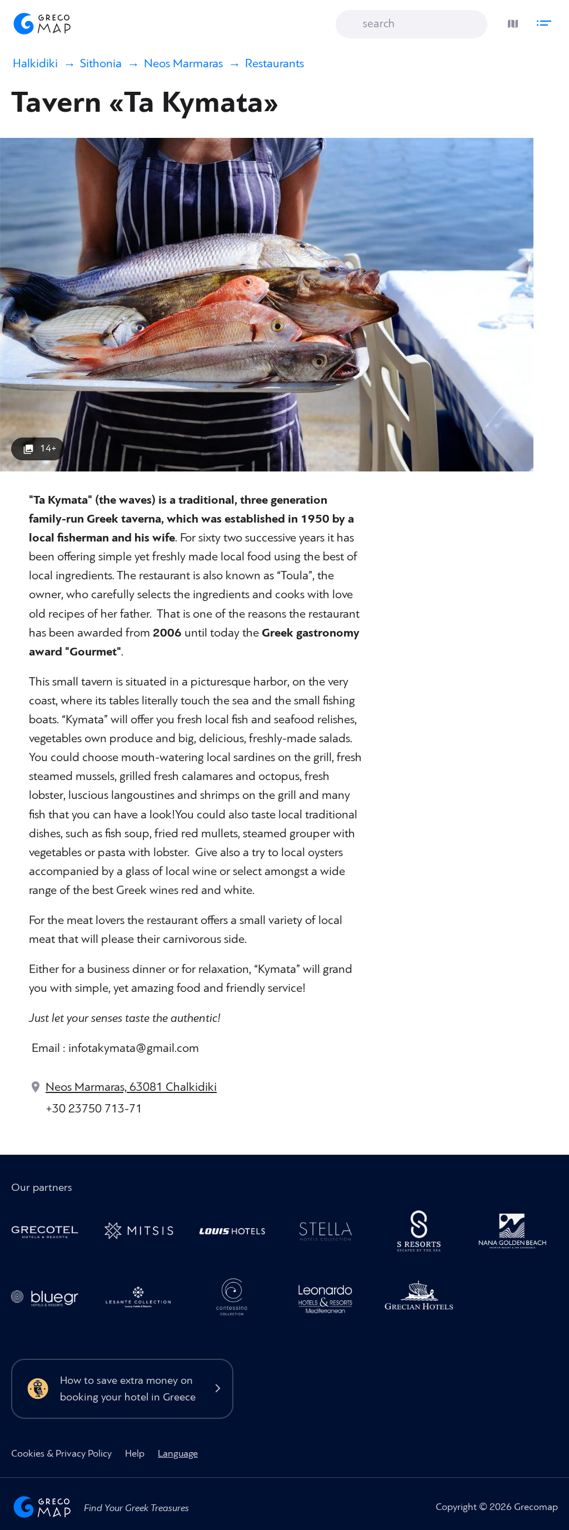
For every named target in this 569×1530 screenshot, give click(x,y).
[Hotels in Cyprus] (236, 1233)
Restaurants (274, 64)
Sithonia (101, 64)
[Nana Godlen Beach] (517, 1233)
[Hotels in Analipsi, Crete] (330, 1233)
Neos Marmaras (183, 64)
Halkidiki (35, 64)
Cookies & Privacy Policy (61, 1454)
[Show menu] (547, 21)
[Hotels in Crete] (423, 1233)
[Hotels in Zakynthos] (142, 1299)
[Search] (352, 24)
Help (134, 1454)
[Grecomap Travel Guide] (41, 23)
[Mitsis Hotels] (142, 1233)
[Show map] (510, 21)
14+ (48, 448)
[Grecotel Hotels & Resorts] (49, 1233)
